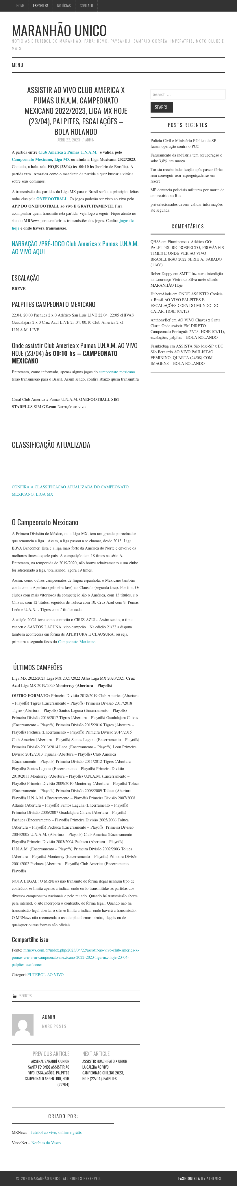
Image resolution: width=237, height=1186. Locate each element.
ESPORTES (40, 5)
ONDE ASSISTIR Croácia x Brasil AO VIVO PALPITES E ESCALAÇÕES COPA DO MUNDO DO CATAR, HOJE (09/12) (187, 302)
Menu (17, 64)
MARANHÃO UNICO (59, 30)
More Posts (54, 1026)
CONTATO (86, 5)
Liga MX (62, 159)
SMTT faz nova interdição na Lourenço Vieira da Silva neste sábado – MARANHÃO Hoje (187, 279)
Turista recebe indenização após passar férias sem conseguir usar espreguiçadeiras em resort (187, 175)
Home (20, 5)
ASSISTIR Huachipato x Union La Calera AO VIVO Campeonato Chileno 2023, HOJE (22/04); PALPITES (104, 1069)
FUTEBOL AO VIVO (45, 974)
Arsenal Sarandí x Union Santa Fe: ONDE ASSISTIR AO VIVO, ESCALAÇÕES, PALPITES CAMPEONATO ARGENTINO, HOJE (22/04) (47, 1072)
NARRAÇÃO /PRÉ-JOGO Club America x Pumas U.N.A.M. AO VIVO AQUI (75, 247)
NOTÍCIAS (64, 5)
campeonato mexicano (117, 371)
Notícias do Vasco (45, 1142)
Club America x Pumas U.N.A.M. (67, 152)
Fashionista (189, 1178)
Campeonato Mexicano (32, 159)
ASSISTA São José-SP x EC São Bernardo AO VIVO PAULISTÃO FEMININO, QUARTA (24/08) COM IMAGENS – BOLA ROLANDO (187, 354)
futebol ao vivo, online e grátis (56, 1132)
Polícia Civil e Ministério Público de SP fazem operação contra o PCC (183, 143)
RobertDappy (161, 273)
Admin (89, 140)
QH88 (155, 241)
